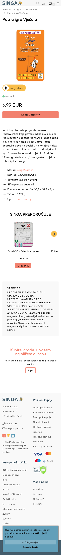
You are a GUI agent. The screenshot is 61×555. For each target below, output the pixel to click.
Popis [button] (30, 370)
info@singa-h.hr (14, 428)
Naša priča (39, 499)
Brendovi (38, 489)
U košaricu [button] (23, 265)
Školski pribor (9, 499)
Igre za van (8, 503)
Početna (6, 9)
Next (54, 234)
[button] (37, 3)
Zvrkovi (6, 513)
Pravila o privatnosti (44, 412)
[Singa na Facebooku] (4, 435)
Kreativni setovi (11, 484)
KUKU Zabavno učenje (14, 469)
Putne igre (32, 9)
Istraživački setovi (12, 494)
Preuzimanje (24, 199)
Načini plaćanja (41, 422)
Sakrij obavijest (31, 542)
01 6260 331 (11, 423)
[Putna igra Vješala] (30, 55)
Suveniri (6, 518)
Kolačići (37, 503)
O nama (37, 494)
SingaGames (25, 169)
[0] (50, 3)
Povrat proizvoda (42, 446)
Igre (19, 9)
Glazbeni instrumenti (14, 508)
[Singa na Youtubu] (13, 435)
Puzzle (5, 489)
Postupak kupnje (42, 417)
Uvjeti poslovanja (42, 407)
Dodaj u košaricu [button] (30, 114)
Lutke (5, 523)
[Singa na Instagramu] (8, 435)
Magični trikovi (10, 474)
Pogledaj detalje (30, 547)
